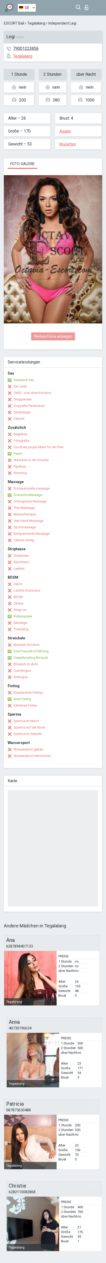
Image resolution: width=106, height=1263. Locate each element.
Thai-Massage (24, 508)
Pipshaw (20, 466)
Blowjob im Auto (26, 664)
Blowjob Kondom (27, 645)
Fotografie (21, 441)
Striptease (21, 555)
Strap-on (20, 610)
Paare (18, 453)
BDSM (18, 597)
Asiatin (65, 131)
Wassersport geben (28, 749)
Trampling (21, 629)
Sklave (18, 603)
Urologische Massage (30, 501)
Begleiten (21, 434)
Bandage (20, 623)
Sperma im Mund (26, 721)
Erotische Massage (28, 495)
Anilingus (21, 677)
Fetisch (19, 419)
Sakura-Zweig (24, 540)
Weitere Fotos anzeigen (53, 336)
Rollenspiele (23, 616)
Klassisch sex (24, 380)
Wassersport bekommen (32, 756)
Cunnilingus (22, 670)
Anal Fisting (22, 699)
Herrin (18, 584)
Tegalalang (36, 23)
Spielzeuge (22, 412)
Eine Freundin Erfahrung (31, 651)
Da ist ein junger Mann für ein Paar (39, 447)
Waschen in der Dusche (31, 460)
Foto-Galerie (22, 164)
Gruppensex (23, 399)
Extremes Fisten (25, 705)
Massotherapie (25, 514)
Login (88, 6)
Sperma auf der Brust (29, 727)
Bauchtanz (21, 562)
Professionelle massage (32, 488)
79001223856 (26, 48)
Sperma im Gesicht (28, 734)
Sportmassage (25, 527)
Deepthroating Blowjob (31, 658)
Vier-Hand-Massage (28, 521)
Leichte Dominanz (27, 590)
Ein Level (20, 386)
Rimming (20, 473)
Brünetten (67, 144)
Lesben (19, 568)
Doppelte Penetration (29, 406)
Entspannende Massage (32, 534)
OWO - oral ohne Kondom (32, 393)
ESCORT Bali (14, 23)
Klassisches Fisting (28, 692)
